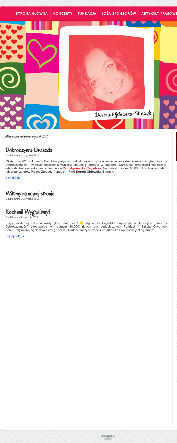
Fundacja (87, 13)
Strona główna (32, 13)
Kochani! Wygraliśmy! (27, 212)
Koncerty (62, 13)
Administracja (108, 435)
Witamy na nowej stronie (29, 193)
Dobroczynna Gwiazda (28, 150)
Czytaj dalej (15, 177)
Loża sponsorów (119, 13)
